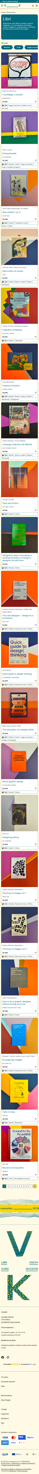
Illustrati (7, 47)
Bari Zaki (5, 1164)
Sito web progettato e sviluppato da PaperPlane (16, 1469)
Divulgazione (15, 399)
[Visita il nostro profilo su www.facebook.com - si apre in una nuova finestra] (2, 1357)
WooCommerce (23, 1471)
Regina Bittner (7, 612)
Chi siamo (4, 1377)
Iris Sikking (24, 209)
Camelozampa (7, 389)
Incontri (32, 1268)
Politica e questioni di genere (11, 167)
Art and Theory (8, 507)
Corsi (5, 1268)
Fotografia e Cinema (21, 223)
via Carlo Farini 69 (7, 1317)
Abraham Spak (7, 267)
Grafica (17, 164)
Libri (4, 1262)
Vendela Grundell (8, 500)
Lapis (4, 274)
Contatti (4, 1409)
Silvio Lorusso (7, 150)
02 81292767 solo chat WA (10, 1322)
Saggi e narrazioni (14, 105)
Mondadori (6, 98)
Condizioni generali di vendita (10, 1465)
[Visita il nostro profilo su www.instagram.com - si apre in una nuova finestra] (7, 1357)
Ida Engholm (6, 670)
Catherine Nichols (8, 609)
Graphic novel (26, 105)
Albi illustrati (5, 285)
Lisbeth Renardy (7, 441)
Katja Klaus (19, 609)
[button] (36, 102)
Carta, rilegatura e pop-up (22, 1178)
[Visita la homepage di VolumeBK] (12, 6)
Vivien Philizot (30, 1056)
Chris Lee (5, 834)
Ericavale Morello (8, 382)
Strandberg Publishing (10, 677)
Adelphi (5, 1115)
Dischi (33, 1262)
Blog (2, 1386)
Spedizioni (5, 1418)
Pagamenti (5, 1414)
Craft (19, 47)
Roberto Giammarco (9, 91)
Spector (5, 621)
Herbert (5, 1171)
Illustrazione (18, 1122)
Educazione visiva (20, 629)
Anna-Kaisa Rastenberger (11, 209)
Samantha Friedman (21, 326)
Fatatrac (5, 333)
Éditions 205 (6, 1063)
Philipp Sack (28, 609)
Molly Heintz (6, 726)
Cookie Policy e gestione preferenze (23, 1463)
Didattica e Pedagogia (9, 740)
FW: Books (6, 216)
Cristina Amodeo (8, 326)
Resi (2, 1423)
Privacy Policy (5, 1463)
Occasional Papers (9, 785)
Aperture (5, 897)
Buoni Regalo (6, 1400)
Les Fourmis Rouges (9, 448)
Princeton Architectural (11, 1007)
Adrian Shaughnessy (9, 998)
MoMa (12, 333)
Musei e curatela (7, 226)
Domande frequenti (8, 1382)
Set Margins (6, 157)
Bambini (29, 282)
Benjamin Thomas (8, 1056)
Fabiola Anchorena (19, 267)
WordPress (12, 1471)
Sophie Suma (20, 1056)
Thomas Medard (19, 441)
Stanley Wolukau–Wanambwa (12, 889)
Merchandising (6, 1395)
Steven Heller (16, 726)
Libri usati (5, 108)
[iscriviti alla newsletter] (19, 1208)
